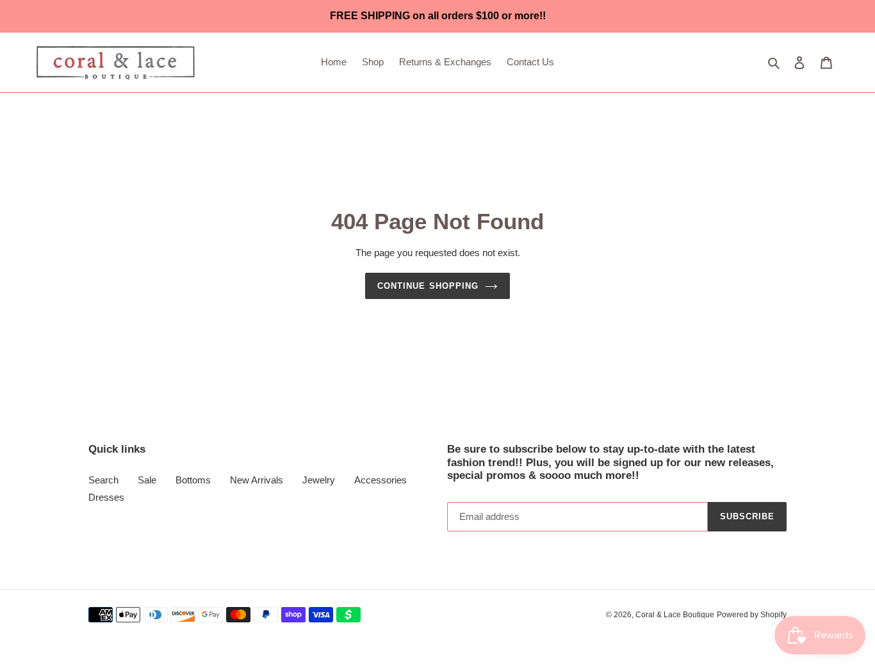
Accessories (380, 479)
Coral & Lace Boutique (674, 614)
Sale (147, 479)
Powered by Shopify (752, 614)
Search (103, 479)
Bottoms (193, 479)
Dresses (106, 497)
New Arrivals (256, 479)
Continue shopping (427, 286)
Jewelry (318, 479)
